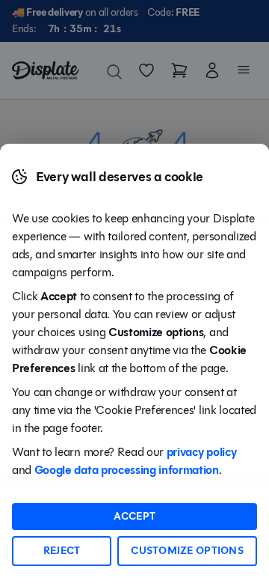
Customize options (187, 550)
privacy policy (202, 452)
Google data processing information (126, 470)
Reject (62, 550)
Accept (135, 516)
